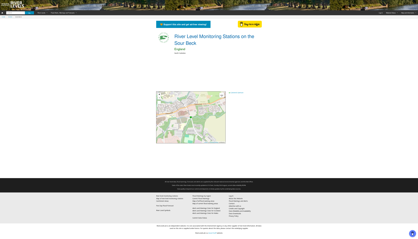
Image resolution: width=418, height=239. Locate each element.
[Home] (2, 12)
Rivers (10, 17)
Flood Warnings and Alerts (238, 201)
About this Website (236, 198)
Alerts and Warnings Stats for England (206, 208)
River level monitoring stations (167, 196)
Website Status (391, 13)
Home (3, 17)
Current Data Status (199, 218)
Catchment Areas (162, 201)
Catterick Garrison (237, 93)
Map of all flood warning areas (203, 201)
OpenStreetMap (214, 142)
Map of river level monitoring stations (169, 198)
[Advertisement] (209, 74)
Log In (381, 13)
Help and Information (407, 13)
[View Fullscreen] (159, 102)
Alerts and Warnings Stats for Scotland (206, 211)
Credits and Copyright (237, 208)
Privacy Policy (233, 216)
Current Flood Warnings (200, 198)
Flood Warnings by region (201, 196)
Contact (232, 203)
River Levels (41, 13)
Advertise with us (235, 206)
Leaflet (206, 142)
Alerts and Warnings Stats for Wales (205, 213)
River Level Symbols (163, 210)
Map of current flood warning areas (205, 203)
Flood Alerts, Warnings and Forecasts (63, 13)
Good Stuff (212, 233)
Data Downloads (235, 213)
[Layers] (221, 95)
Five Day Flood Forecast (165, 206)
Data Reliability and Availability (240, 211)
